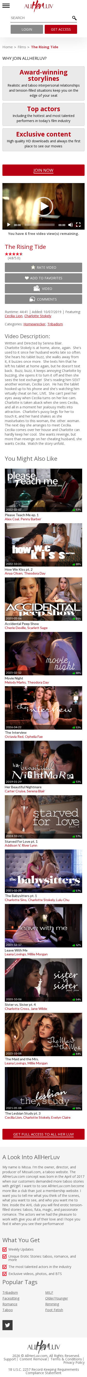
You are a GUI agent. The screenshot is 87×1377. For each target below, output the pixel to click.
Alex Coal (12, 519)
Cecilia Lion (13, 316)
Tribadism (55, 324)
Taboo (7, 1310)
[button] (43, 206)
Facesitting (10, 1298)
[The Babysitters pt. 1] (43, 849)
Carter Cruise (15, 791)
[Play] (8, 224)
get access (61, 29)
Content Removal (33, 1359)
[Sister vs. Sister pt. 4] (43, 958)
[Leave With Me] (43, 904)
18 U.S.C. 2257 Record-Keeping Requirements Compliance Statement (43, 1371)
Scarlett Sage (37, 628)
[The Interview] (43, 686)
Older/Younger (56, 1298)
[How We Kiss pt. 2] (43, 523)
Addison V (12, 845)
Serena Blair (36, 791)
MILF (49, 1292)
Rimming (52, 1304)
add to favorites (46, 278)
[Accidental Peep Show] (43, 577)
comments (47, 299)
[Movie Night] (43, 632)
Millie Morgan (38, 954)
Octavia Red (14, 736)
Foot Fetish (54, 1310)
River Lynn (29, 845)
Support (10, 1359)
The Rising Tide (44, 47)
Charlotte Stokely (37, 316)
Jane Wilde (39, 1009)
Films (22, 47)
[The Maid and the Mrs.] (43, 1012)
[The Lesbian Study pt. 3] (43, 1067)
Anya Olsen (13, 573)
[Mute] (70, 224)
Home (7, 47)
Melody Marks (15, 682)
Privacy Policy (74, 1362)
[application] (43, 206)
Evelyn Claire (61, 1117)
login (27, 29)
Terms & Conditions (66, 1359)
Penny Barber (31, 519)
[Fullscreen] (78, 224)
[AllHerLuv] (43, 6)
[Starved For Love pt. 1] (43, 795)
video (47, 288)
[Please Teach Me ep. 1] (43, 468)
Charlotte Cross (17, 1009)
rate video (46, 267)
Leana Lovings (15, 954)
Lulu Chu (62, 900)
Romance (9, 1304)
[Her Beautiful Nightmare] (43, 740)
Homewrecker (34, 324)
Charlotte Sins (16, 900)
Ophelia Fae (34, 736)
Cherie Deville (15, 628)
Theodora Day (34, 573)
